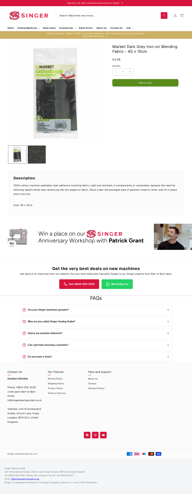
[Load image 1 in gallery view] (17, 155)
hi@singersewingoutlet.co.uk (25, 479)
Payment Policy (96, 388)
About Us (93, 378)
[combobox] (111, 15)
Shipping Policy (56, 383)
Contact (92, 383)
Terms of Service (57, 393)
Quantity (116, 66)
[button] (28, 28)
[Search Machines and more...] (164, 15)
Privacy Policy (55, 388)
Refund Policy (55, 378)
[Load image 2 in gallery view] (37, 155)
